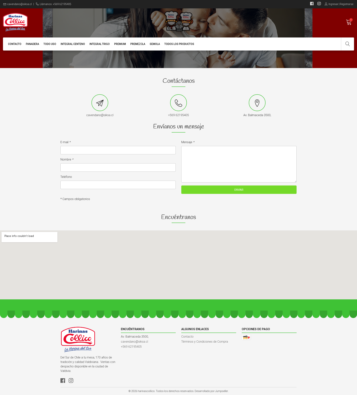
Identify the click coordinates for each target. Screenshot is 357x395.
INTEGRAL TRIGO (99, 44)
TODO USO (50, 44)
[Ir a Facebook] (311, 4)
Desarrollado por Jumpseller (211, 391)
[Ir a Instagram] (319, 4)
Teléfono (66, 177)
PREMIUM (120, 44)
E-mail (65, 142)
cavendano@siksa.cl (19, 4)
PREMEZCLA (137, 44)
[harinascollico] (90, 22)
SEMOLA (155, 44)
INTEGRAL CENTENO (73, 44)
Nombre (66, 159)
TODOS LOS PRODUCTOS (179, 44)
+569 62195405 (178, 115)
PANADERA (32, 44)
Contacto (14, 44)
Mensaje (187, 142)
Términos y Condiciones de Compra (204, 341)
